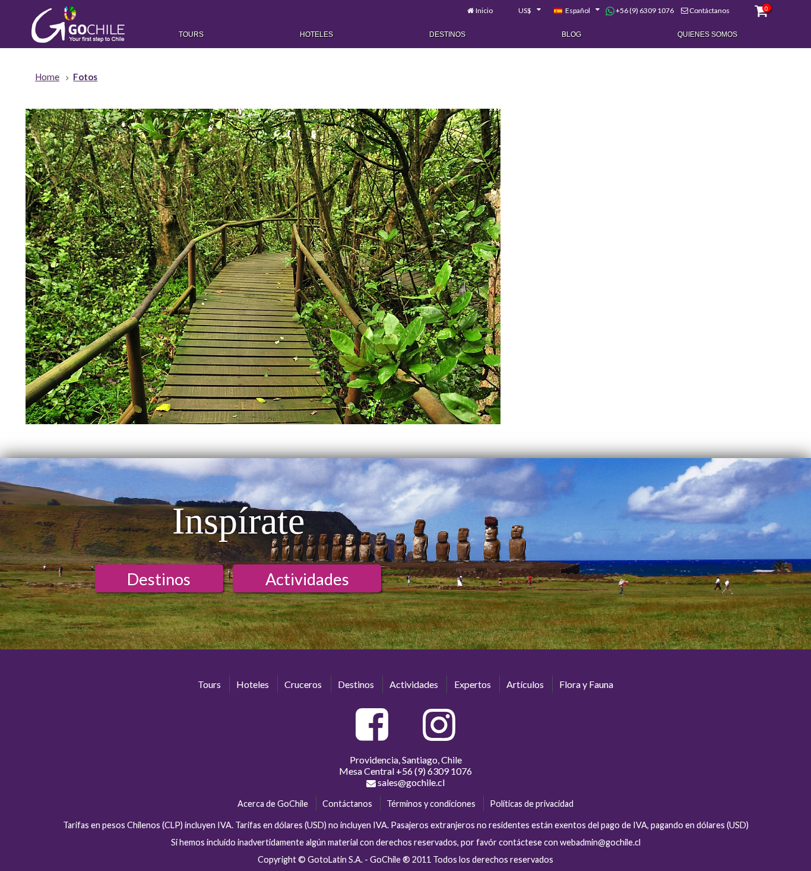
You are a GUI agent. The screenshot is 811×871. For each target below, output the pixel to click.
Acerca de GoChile (272, 804)
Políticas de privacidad (532, 804)
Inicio (484, 10)
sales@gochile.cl (410, 782)
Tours (191, 34)
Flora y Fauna (586, 684)
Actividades (307, 579)
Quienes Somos (707, 34)
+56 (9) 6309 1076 (644, 10)
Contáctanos (709, 10)
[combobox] (523, 10)
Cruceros (303, 684)
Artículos (525, 684)
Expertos (472, 684)
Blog (571, 34)
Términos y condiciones (431, 804)
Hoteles (316, 34)
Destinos (447, 34)
